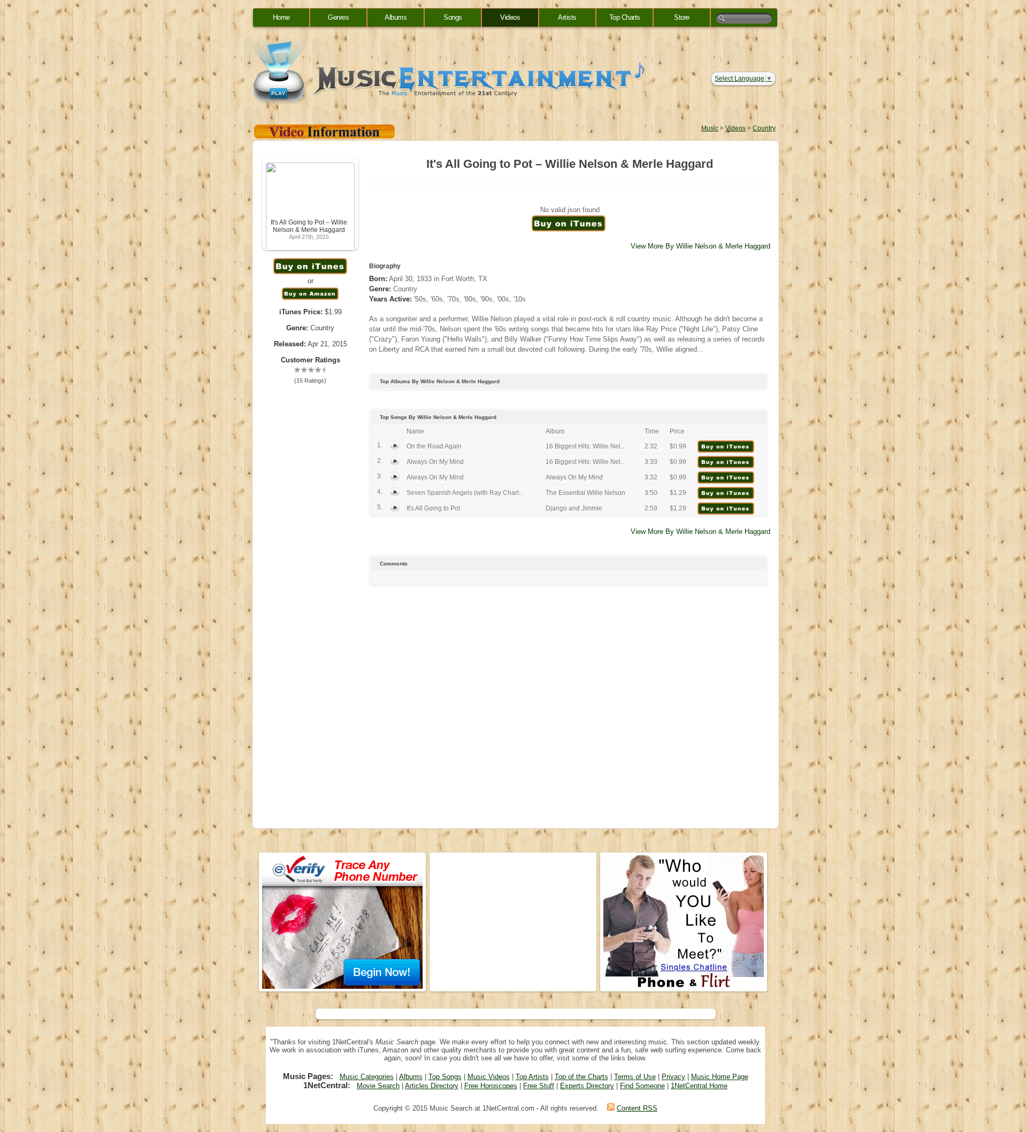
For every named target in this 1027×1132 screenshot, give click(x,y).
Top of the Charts (581, 1077)
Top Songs (445, 1077)
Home (281, 17)
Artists (567, 17)
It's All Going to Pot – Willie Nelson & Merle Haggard (309, 226)
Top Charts (624, 17)
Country (764, 128)
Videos (510, 17)
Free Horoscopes (490, 1086)
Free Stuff (538, 1086)
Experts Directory (587, 1086)
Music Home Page (719, 1077)
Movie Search (378, 1086)
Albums (396, 17)
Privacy (673, 1077)
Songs (452, 17)
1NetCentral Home (699, 1086)
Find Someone (642, 1086)
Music (709, 128)
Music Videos (488, 1077)
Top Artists (532, 1077)
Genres (338, 17)
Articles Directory (431, 1086)
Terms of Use (635, 1077)
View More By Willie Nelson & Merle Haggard (700, 246)
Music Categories (367, 1077)
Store (681, 17)
